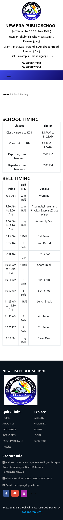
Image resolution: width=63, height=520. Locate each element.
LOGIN (37, 435)
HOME (6, 417)
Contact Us (40, 441)
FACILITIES (40, 423)
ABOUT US (9, 423)
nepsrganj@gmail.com (26, 485)
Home (6, 94)
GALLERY (39, 417)
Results (7, 446)
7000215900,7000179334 (38, 478)
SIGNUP (38, 429)
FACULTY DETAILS (13, 441)
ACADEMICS (9, 429)
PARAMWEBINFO (31, 512)
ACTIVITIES (9, 435)
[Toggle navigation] (8, 75)
